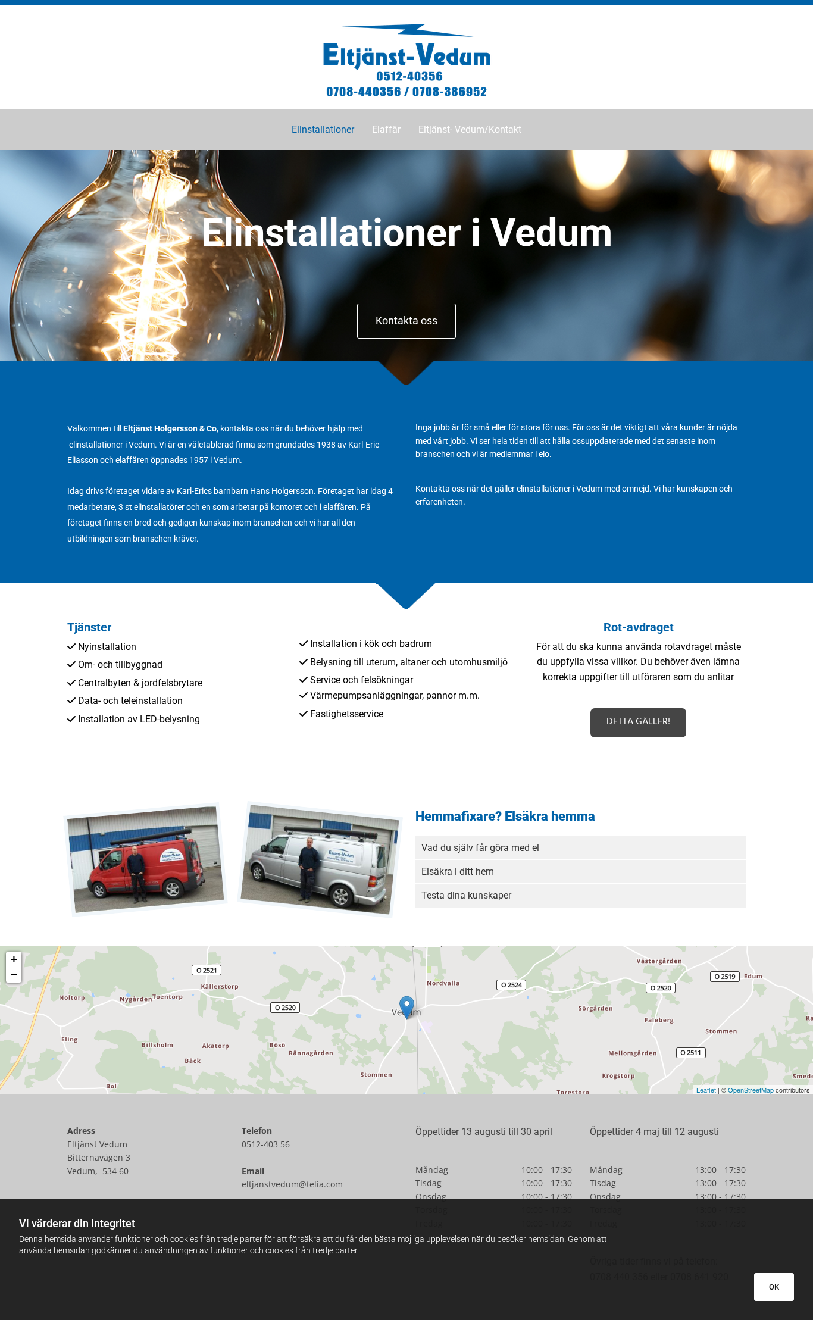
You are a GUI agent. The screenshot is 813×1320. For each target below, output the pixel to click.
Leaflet (706, 1089)
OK (774, 1287)
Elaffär (386, 129)
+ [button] (14, 959)
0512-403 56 (266, 1144)
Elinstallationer (323, 129)
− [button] (14, 974)
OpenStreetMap (751, 1089)
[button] (406, 321)
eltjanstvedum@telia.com (292, 1184)
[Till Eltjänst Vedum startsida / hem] (406, 60)
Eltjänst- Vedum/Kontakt (469, 129)
